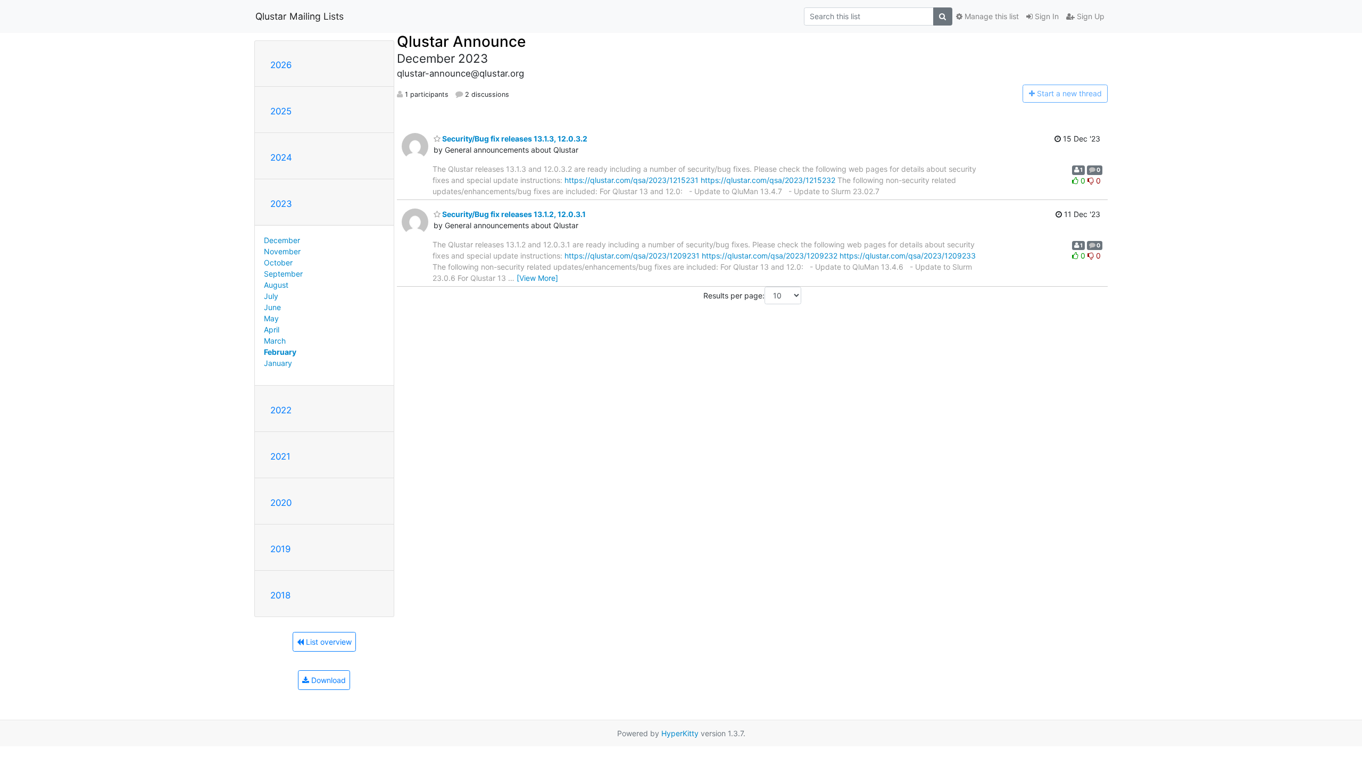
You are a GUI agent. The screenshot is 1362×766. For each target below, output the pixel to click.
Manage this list (990, 16)
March (275, 340)
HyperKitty (680, 733)
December (282, 240)
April (271, 329)
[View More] (537, 277)
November (282, 251)
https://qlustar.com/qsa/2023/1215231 (631, 180)
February (280, 351)
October (278, 262)
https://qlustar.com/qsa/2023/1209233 (908, 255)
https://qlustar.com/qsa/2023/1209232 (769, 255)
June (272, 307)
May (271, 318)
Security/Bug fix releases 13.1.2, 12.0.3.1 (513, 214)
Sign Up (1089, 16)
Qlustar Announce (461, 41)
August (276, 284)
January (278, 363)
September (283, 273)
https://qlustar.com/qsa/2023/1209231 (632, 255)
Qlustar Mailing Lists (299, 16)
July (271, 296)
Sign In (1046, 16)
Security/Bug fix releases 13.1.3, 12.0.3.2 (514, 138)
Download (327, 680)
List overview (328, 641)
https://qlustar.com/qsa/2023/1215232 (768, 180)
